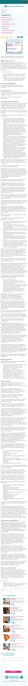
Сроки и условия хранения (6, 32)
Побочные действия (5, 26)
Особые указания (4, 28)
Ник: (4, 658)
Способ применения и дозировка (8, 23)
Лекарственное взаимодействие (7, 30)
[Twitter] (20, 37)
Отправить (13, 671)
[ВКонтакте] (18, 37)
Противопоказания (5, 21)
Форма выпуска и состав (6, 17)
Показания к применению (6, 19)
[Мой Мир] (22, 37)
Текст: (3, 661)
